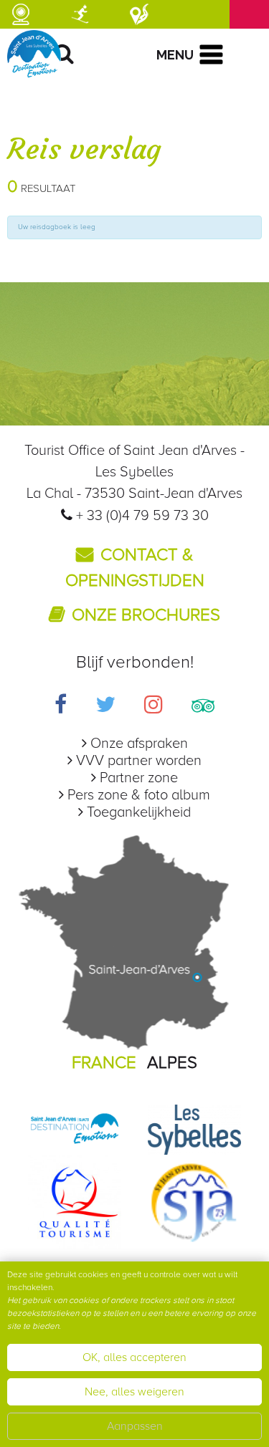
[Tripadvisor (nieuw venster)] (203, 706)
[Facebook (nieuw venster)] (61, 706)
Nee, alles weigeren (134, 1392)
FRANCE (104, 1062)
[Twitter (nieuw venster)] (105, 706)
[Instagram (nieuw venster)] (153, 706)
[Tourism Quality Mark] (74, 1201)
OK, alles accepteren (134, 1357)
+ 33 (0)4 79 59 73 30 (142, 515)
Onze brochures (146, 615)
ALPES (172, 1062)
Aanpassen (135, 1426)
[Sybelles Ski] (194, 1129)
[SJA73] (194, 1201)
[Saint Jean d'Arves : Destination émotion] (74, 1129)
